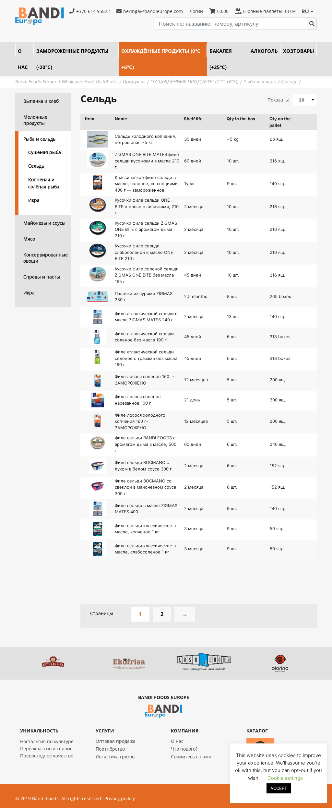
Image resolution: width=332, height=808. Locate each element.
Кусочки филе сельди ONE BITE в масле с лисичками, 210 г (147, 206)
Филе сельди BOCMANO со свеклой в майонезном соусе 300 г (145, 487)
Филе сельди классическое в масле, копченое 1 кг (145, 529)
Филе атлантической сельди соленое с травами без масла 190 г (146, 358)
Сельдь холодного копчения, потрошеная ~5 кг (145, 139)
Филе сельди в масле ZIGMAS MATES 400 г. (146, 509)
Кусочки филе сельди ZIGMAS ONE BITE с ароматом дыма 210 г (146, 229)
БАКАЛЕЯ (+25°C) (220, 59)
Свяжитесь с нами (191, 757)
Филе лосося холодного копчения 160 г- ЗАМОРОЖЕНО (140, 421)
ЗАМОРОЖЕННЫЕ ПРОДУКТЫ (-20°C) (72, 59)
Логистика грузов (115, 757)
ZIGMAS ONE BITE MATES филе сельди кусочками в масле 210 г (147, 161)
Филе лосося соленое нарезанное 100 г (138, 400)
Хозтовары (298, 51)
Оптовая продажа (116, 741)
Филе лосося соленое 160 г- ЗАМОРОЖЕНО (144, 380)
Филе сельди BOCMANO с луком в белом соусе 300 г (143, 465)
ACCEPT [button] (278, 788)
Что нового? (184, 749)
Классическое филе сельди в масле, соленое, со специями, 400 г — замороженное (147, 184)
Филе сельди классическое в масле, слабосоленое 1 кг (145, 549)
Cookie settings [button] (285, 778)
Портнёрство (110, 749)
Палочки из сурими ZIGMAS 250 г (143, 297)
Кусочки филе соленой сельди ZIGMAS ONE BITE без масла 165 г (147, 275)
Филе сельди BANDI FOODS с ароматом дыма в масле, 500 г (145, 444)
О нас (177, 741)
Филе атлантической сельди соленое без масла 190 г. (144, 337)
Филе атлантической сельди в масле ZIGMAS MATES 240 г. (146, 317)
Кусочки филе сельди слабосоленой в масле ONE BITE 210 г (144, 252)
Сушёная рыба (44, 152)
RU (305, 11)
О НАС (23, 59)
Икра (34, 200)
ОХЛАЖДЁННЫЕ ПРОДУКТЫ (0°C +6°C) (160, 59)
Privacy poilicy (119, 798)
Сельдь (36, 166)
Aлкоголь (264, 51)
